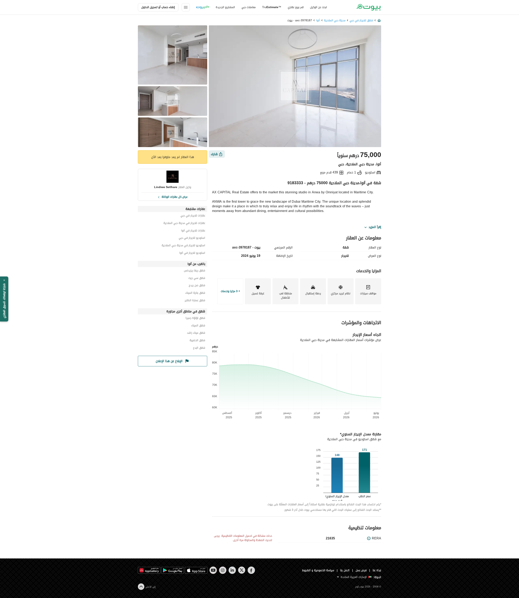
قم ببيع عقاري (295, 7)
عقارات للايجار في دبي (192, 216)
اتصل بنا (345, 570)
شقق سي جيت (196, 278)
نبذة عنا (377, 570)
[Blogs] (202, 7)
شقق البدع (199, 348)
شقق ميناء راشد (196, 333)
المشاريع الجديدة (225, 7)
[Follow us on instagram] (222, 570)
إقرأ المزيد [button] (375, 227)
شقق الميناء (198, 326)
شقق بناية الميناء (195, 293)
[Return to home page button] (368, 7)
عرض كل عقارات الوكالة (175, 196)
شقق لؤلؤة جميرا (195, 318)
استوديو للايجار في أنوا (192, 253)
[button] (4, 299)
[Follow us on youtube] (213, 570)
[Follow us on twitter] (242, 570)
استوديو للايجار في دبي (192, 238)
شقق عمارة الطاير (195, 301)
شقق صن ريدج (197, 286)
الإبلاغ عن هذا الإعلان (169, 361)
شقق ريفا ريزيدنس (194, 271)
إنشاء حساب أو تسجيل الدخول (158, 7)
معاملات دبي (248, 7)
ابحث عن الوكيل (318, 7)
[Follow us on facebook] (251, 570)
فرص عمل (361, 570)
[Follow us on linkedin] (232, 570)
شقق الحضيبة (197, 341)
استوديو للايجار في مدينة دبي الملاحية (183, 246)
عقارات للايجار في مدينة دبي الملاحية (184, 224)
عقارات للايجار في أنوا (193, 231)
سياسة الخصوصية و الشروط (318, 570)
